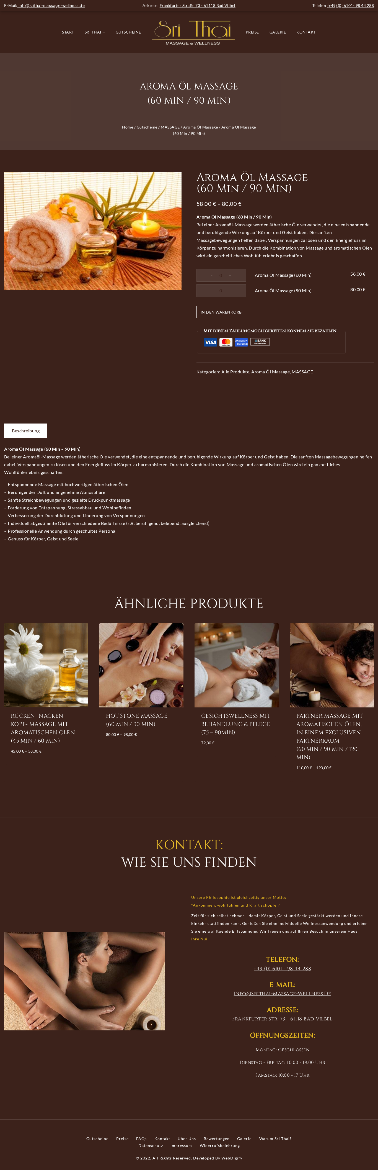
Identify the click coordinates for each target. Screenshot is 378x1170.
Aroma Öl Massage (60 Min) (283, 275)
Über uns (187, 1138)
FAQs (141, 1138)
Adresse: (189, 5)
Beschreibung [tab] (26, 430)
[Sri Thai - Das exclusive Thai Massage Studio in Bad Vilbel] (193, 32)
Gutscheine (128, 32)
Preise (252, 32)
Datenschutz (150, 1145)
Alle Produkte (235, 371)
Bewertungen (217, 1138)
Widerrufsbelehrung (220, 1145)
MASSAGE (302, 371)
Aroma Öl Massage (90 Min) (283, 290)
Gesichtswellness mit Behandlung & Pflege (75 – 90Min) (235, 724)
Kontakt (306, 32)
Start (68, 32)
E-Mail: (44, 5)
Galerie (278, 32)
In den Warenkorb (221, 312)
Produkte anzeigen (45, 766)
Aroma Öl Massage (270, 371)
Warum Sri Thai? (275, 1138)
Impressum (181, 1145)
